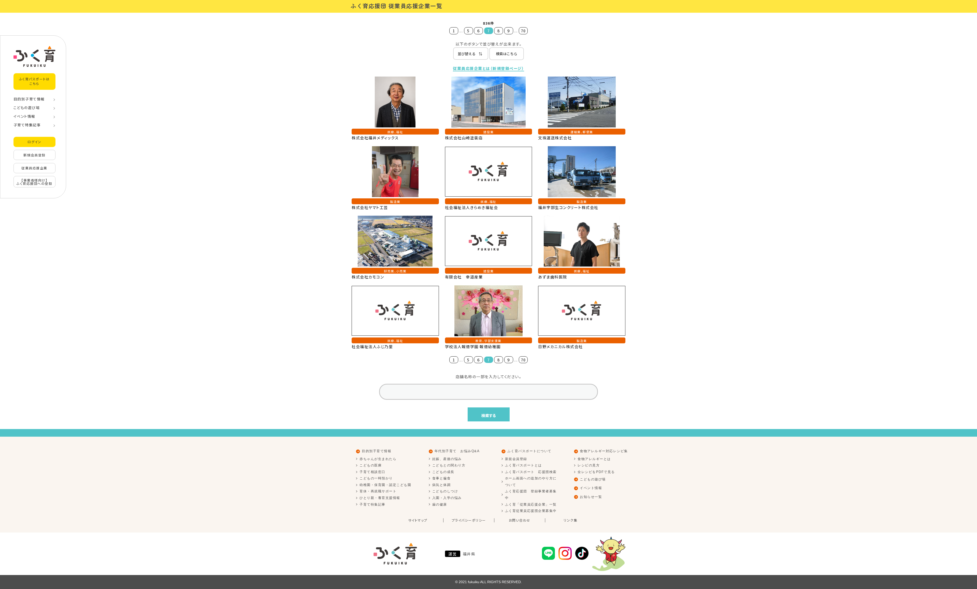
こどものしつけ (445, 491)
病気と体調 (441, 485)
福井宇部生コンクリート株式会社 (568, 207)
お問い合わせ (519, 520)
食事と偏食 (441, 478)
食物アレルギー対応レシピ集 (604, 451)
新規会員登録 (34, 155)
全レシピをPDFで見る (596, 472)
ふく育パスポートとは (523, 465)
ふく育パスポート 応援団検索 (531, 472)
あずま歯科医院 (552, 276)
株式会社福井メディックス (375, 137)
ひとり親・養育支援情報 (380, 498)
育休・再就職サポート (378, 491)
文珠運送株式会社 (555, 137)
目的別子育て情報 (29, 98)
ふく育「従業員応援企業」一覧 (531, 504)
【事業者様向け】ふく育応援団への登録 (34, 182)
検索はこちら (506, 53)
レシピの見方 (589, 465)
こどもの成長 (443, 472)
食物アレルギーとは (594, 459)
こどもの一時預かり (376, 478)
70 (523, 30)
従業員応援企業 (34, 168)
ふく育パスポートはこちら (34, 81)
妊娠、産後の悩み (447, 459)
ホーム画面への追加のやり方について (531, 481)
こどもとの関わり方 (449, 465)
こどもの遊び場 (26, 107)
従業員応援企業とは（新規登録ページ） (488, 68)
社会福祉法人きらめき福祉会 (471, 207)
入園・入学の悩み (447, 498)
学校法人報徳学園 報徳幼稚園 (473, 346)
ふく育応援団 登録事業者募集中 (531, 494)
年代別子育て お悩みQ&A (457, 451)
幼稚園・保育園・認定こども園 (385, 485)
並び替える (470, 53)
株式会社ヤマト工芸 (370, 207)
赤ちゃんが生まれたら (378, 459)
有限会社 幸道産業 (464, 276)
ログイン (34, 141)
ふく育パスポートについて (529, 451)
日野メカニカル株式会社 (560, 346)
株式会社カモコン (368, 276)
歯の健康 (439, 504)
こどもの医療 (371, 465)
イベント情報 (24, 116)
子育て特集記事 (27, 124)
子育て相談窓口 (372, 472)
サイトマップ (417, 520)
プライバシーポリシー (469, 520)
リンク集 (570, 520)
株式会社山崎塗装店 (464, 137)
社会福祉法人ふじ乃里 (372, 346)
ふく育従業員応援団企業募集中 (531, 511)
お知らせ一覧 (591, 497)
